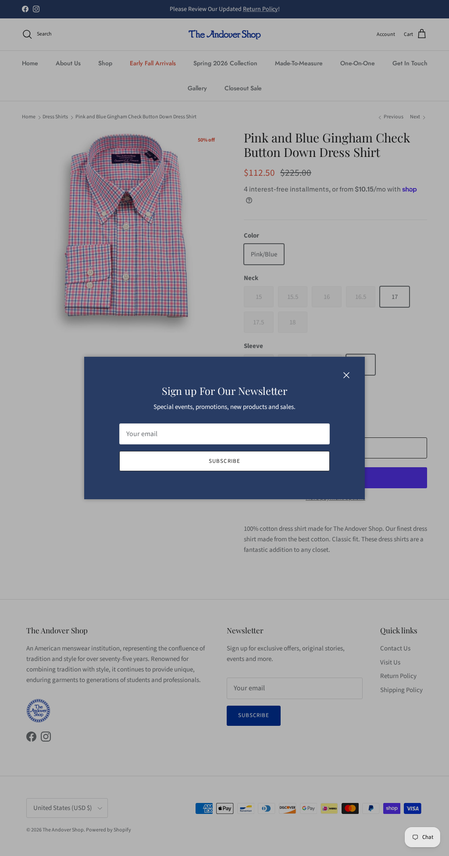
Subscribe (224, 461)
